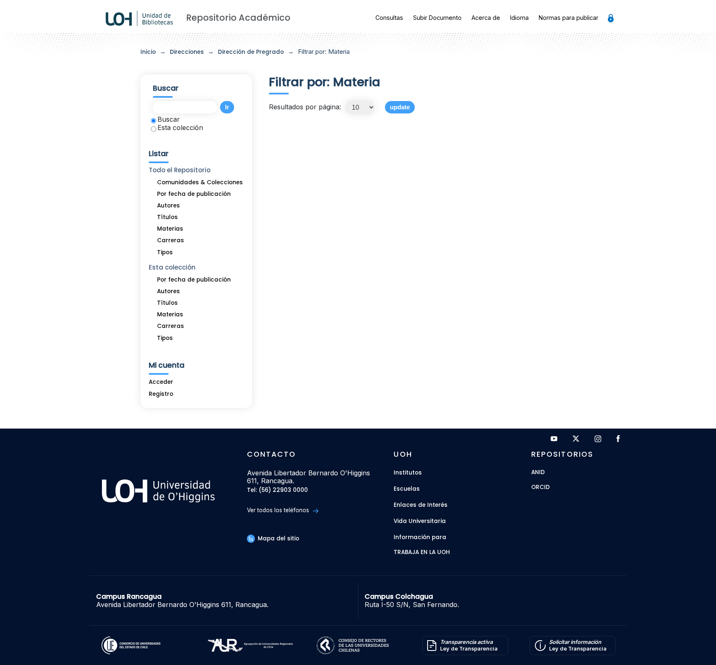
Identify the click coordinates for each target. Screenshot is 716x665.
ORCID (540, 487)
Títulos (167, 217)
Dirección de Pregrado (251, 52)
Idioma (519, 17)
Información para (420, 537)
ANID (538, 472)
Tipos (165, 252)
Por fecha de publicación (194, 194)
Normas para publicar (568, 17)
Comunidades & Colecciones (200, 182)
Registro (161, 394)
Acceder (161, 382)
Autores (168, 206)
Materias (170, 229)
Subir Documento (437, 17)
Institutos (408, 473)
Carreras (170, 240)
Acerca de (486, 17)
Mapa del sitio (277, 538)
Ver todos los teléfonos (279, 510)
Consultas (389, 17)
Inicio (148, 52)
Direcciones (187, 52)
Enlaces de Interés (421, 505)
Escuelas (407, 489)
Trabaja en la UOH (422, 552)
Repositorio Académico (238, 18)
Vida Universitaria (420, 521)
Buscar (168, 119)
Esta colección (180, 127)
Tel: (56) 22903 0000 (277, 490)
